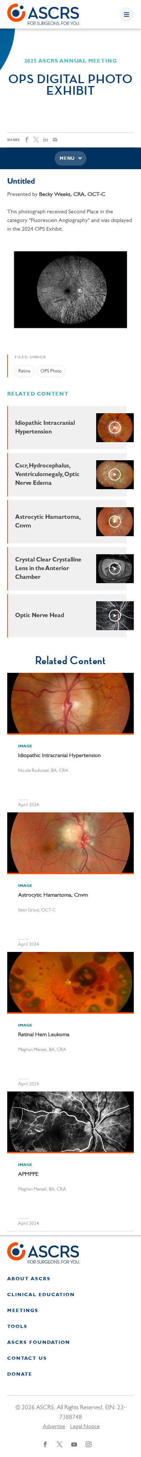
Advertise (54, 1427)
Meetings (22, 1310)
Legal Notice (85, 1427)
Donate (19, 1374)
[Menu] (126, 14)
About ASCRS (29, 1279)
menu (67, 159)
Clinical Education (41, 1294)
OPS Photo (50, 371)
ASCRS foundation (38, 1342)
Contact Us (27, 1358)
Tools (17, 1326)
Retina (24, 371)
